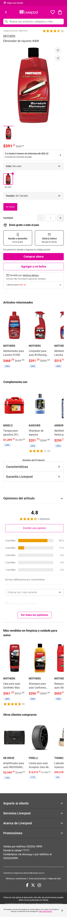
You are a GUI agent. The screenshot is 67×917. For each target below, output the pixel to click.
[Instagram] (39, 885)
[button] (51, 31)
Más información (45, 911)
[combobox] (34, 592)
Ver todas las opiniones (34, 614)
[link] (14, 338)
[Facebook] (27, 885)
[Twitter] (33, 885)
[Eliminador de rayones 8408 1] (8, 133)
